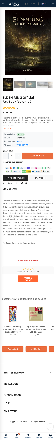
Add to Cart (13, 349)
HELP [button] (7, 403)
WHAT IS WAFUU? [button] (14, 372)
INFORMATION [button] (12, 395)
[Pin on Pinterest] (26, 183)
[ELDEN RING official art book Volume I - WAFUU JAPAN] (8, 84)
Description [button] (10, 188)
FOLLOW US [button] (10, 411)
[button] (9, 108)
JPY (33, 4)
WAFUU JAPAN (23, 145)
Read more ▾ (7, 128)
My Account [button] (12, 383)
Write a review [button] (28, 278)
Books (19, 141)
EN (46, 4)
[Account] (26, 4)
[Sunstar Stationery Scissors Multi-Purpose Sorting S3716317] (12, 314)
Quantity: (8, 151)
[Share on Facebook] (17, 183)
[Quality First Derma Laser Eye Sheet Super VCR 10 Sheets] (36, 314)
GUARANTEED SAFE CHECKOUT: (13, 162)
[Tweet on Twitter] (22, 183)
